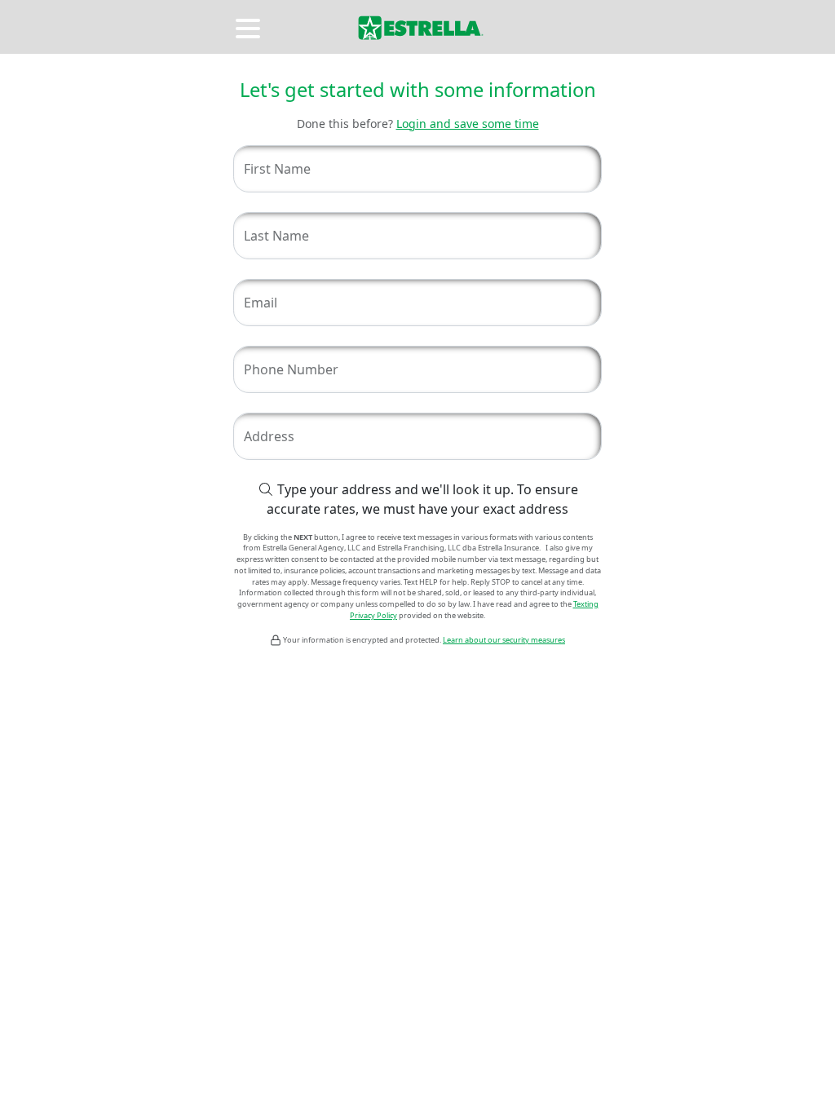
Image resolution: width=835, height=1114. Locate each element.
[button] (249, 26)
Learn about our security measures (504, 639)
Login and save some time (467, 123)
